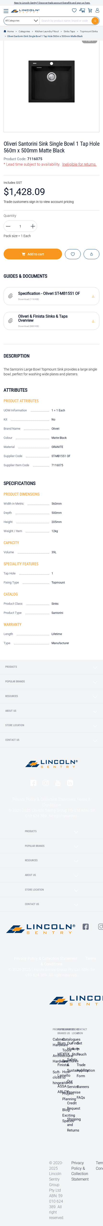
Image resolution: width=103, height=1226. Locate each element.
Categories (24, 31)
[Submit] (95, 20)
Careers (83, 1087)
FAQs (81, 1097)
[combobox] (51, 20)
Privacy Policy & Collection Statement (44, 799)
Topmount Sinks (89, 31)
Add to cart (36, 254)
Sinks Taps (69, 31)
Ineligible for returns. (79, 164)
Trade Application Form (86, 1070)
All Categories (12, 20)
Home (10, 31)
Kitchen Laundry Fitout (47, 31)
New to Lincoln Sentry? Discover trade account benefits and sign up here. (52, 2)
